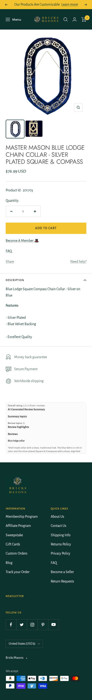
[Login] (74, 19)
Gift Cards (13, 544)
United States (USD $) (22, 643)
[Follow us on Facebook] (11, 624)
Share (10, 261)
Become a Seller (62, 572)
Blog (9, 563)
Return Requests (62, 581)
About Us (57, 516)
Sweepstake (14, 535)
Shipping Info (61, 535)
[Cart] (83, 19)
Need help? (78, 261)
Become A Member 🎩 (22, 241)
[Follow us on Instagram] (32, 624)
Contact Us (58, 526)
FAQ (9, 251)
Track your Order (17, 572)
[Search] (65, 19)
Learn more (69, 4)
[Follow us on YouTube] (53, 624)
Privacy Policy (60, 553)
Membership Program (22, 516)
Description (15, 280)
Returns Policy (61, 544)
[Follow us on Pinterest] (43, 624)
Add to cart (46, 228)
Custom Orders (16, 553)
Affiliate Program (18, 526)
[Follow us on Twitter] (21, 624)
